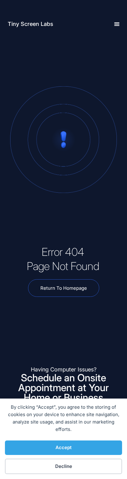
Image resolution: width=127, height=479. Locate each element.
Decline (63, 466)
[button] (117, 24)
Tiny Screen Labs (30, 24)
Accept (63, 447)
